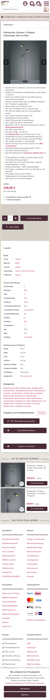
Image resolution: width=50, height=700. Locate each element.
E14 (25, 314)
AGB (29, 643)
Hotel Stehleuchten (34, 398)
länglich (18, 267)
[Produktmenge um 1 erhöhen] (15, 218)
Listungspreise (33, 560)
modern (18, 271)
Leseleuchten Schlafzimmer (14, 401)
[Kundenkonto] (25, 3)
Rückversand (32, 568)
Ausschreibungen (9, 602)
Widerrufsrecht (33, 656)
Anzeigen (41, 413)
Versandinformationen (26, 430)
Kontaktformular (33, 660)
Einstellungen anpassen (34, 683)
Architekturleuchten (10, 543)
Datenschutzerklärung (14, 683)
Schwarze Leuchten (23, 403)
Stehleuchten (25, 388)
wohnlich (31, 271)
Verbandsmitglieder (10, 606)
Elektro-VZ (6, 626)
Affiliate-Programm (9, 597)
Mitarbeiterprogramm (10, 614)
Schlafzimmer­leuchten (25, 391)
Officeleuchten (8, 568)
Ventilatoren (7, 572)
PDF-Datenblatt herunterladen (23, 421)
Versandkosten (33, 556)
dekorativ (24, 271)
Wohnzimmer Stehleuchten (14, 398)
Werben (5, 622)
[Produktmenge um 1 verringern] (5, 218)
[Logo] (5, 3)
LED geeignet (28, 310)
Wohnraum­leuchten (11, 388)
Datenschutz (32, 652)
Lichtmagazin (32, 564)
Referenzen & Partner (11, 593)
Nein (25, 290)
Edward (18, 275)
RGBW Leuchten (9, 560)
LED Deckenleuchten (10, 539)
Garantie (30, 576)
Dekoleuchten (9, 391)
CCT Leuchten (8, 552)
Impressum (31, 647)
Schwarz (18, 259)
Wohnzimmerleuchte (14, 127)
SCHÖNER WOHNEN (11, 576)
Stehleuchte (14, 134)
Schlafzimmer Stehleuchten (26, 396)
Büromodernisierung (35, 543)
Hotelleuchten (37, 388)
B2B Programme (9, 610)
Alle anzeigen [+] (26, 376)
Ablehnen (25, 695)
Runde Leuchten (9, 547)
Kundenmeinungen (34, 547)
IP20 (25, 321)
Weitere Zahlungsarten (36, 620)
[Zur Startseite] (2, 17)
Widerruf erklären (34, 664)
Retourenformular (34, 552)
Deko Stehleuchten (34, 401)
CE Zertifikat (28, 337)
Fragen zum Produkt (26, 446)
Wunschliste (14, 227)
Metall (17, 263)
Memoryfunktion (8, 556)
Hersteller (6, 618)
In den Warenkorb (34, 218)
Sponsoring (31, 572)
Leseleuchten (16, 393)
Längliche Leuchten (23, 406)
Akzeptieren (25, 689)
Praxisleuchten (8, 564)
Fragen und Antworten (36, 539)
